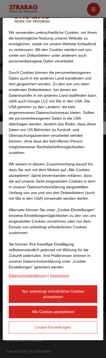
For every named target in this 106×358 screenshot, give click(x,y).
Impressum (59, 275)
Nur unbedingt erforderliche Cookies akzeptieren (53, 294)
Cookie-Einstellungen (53, 327)
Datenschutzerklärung (27, 275)
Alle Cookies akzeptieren (53, 312)
